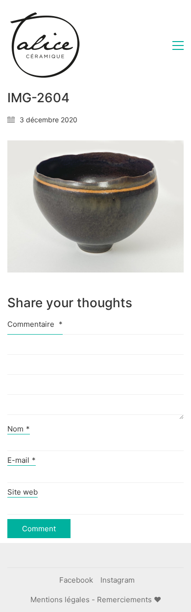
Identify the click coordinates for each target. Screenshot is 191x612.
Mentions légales (60, 599)
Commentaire (35, 324)
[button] (178, 45)
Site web (22, 492)
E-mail (21, 460)
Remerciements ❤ (129, 599)
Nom (18, 428)
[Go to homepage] (44, 45)
